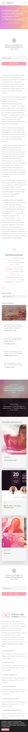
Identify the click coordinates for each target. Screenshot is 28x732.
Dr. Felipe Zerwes (8, 262)
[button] (25, 2)
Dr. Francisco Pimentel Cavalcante (13, 267)
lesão (3, 218)
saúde (13, 213)
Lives (5, 503)
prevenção (18, 211)
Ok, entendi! (5, 729)
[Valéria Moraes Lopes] (14, 446)
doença (21, 216)
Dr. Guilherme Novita (9, 271)
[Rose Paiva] (14, 539)
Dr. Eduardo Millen (8, 258)
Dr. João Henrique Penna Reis (12, 280)
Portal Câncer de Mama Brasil (12, 23)
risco (16, 218)
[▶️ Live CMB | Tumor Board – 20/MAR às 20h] (14, 492)
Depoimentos (7, 457)
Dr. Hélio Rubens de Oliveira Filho (13, 275)
